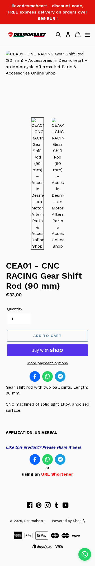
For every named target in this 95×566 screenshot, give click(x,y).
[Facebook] (35, 376)
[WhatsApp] (47, 376)
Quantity (14, 309)
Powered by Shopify (69, 521)
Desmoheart (34, 521)
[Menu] (87, 34)
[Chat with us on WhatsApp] (84, 554)
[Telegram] (60, 376)
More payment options (47, 363)
